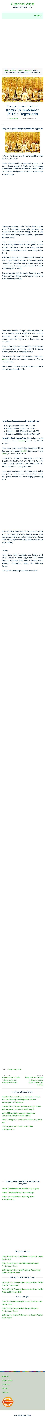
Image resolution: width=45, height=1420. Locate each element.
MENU (39, 16)
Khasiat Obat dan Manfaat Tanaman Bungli (18, 1192)
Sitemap (5, 1388)
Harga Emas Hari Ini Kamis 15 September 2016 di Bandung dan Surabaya (11, 1078)
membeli (21, 441)
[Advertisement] (22, 43)
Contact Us (6, 1384)
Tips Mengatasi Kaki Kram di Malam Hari (17, 1126)
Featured (5, 1392)
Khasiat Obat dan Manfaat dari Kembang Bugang (20, 1188)
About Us (5, 1376)
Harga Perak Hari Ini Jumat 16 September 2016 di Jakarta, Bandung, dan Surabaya (34, 1080)
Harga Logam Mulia (15, 1069)
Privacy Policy (7, 1380)
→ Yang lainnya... (8, 1129)
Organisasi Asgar (22, 4)
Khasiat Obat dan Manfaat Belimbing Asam (18, 1196)
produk (4, 359)
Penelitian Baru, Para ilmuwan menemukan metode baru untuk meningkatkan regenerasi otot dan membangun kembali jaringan (21, 1099)
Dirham (4, 453)
